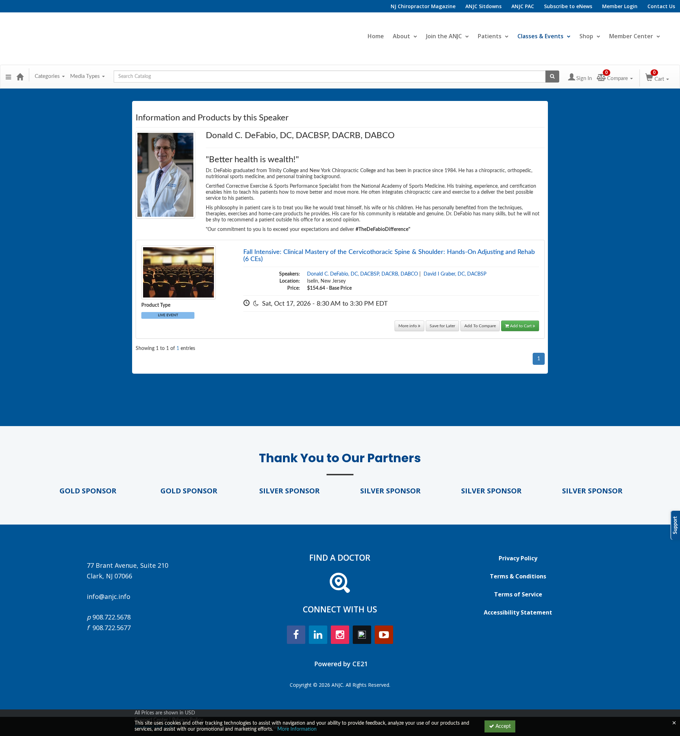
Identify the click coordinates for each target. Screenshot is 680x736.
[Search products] (552, 76)
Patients (490, 36)
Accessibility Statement (518, 612)
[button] (8, 76)
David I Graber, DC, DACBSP (455, 274)
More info (408, 326)
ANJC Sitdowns (483, 6)
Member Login (620, 6)
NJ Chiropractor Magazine (423, 6)
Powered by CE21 (341, 663)
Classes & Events (540, 36)
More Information (297, 729)
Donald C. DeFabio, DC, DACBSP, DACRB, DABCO (362, 274)
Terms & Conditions (518, 576)
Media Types (85, 76)
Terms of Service (518, 594)
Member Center (631, 36)
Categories (48, 76)
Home (376, 36)
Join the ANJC (444, 36)
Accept (502, 726)
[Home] (20, 76)
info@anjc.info (108, 596)
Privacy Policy (518, 558)
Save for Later (442, 326)
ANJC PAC (522, 6)
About (401, 36)
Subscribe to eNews (568, 6)
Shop (586, 36)
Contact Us (661, 6)
